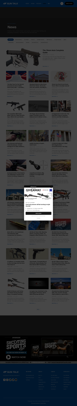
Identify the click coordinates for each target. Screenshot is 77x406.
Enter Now (38, 213)
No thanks (38, 218)
